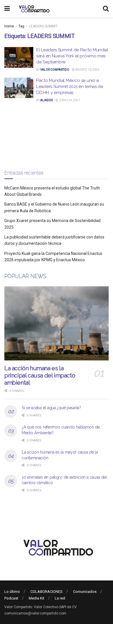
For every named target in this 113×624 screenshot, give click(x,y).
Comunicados (84, 591)
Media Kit (36, 598)
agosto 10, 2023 (87, 69)
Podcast (11, 598)
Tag (21, 26)
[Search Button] (106, 8)
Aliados (46, 100)
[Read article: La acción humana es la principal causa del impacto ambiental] (56, 323)
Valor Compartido (54, 69)
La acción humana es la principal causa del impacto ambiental (39, 375)
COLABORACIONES (46, 591)
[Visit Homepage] (33, 8)
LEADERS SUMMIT (43, 26)
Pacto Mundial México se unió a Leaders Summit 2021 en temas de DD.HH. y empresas (69, 86)
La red (60, 598)
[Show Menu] (7, 8)
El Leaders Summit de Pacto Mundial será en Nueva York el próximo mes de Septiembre (72, 56)
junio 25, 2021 (69, 100)
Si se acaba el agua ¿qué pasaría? (51, 407)
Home (9, 26)
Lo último (12, 591)
